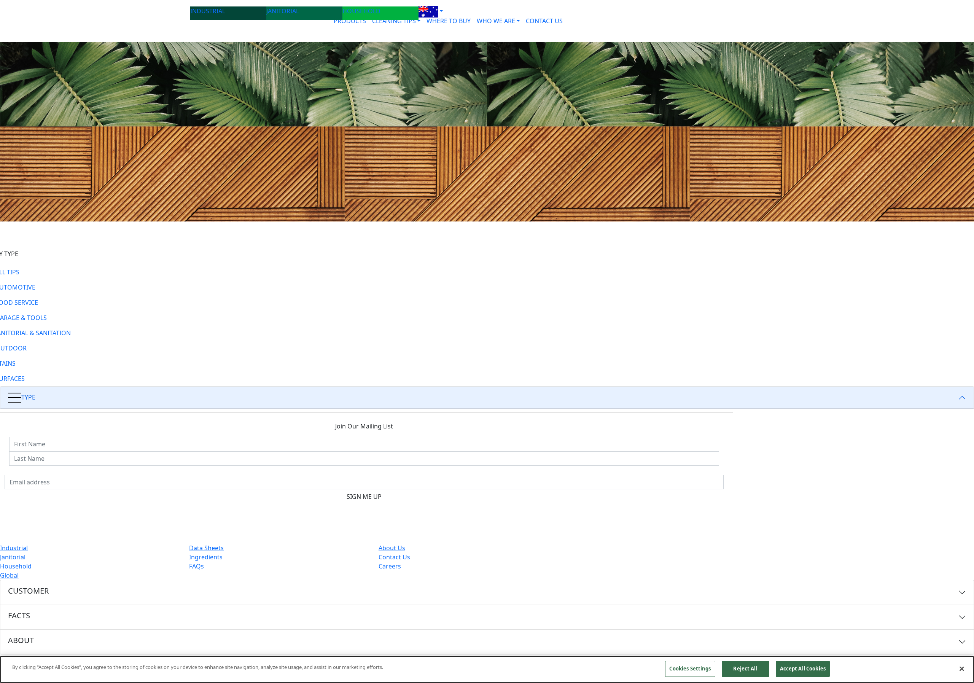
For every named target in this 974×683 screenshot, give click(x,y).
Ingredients (206, 557)
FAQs (196, 566)
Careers (390, 566)
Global (9, 575)
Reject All (745, 668)
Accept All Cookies (803, 668)
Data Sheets (206, 548)
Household (16, 566)
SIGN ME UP (364, 496)
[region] (487, 669)
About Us (392, 548)
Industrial (14, 548)
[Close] (961, 668)
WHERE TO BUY (449, 21)
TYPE (28, 397)
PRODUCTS (350, 21)
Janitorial (12, 557)
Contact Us (394, 557)
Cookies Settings (690, 668)
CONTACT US (544, 21)
